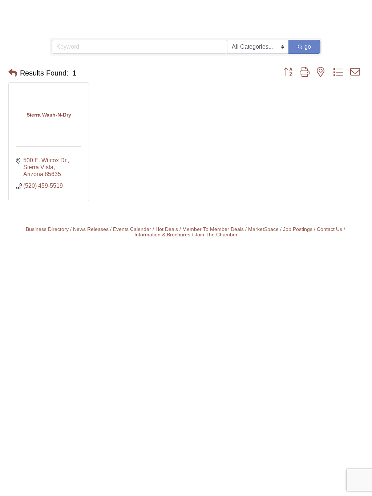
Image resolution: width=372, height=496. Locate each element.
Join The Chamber (216, 234)
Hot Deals (166, 229)
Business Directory (47, 229)
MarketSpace (263, 229)
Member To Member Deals (213, 229)
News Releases (91, 229)
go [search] (307, 47)
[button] (12, 73)
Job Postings (297, 229)
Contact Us (329, 229)
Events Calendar (132, 229)
